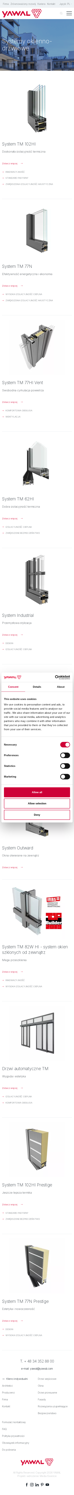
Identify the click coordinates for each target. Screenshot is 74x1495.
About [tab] (61, 686)
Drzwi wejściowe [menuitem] (47, 1378)
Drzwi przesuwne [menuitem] (47, 1392)
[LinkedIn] (37, 1484)
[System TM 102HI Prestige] (37, 1149)
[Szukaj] (61, 13)
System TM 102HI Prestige (27, 1184)
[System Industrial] (37, 579)
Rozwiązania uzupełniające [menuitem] (53, 1406)
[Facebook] (26, 1484)
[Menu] (69, 13)
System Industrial (18, 615)
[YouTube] (47, 1484)
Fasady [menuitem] (42, 1399)
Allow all (37, 792)
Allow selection (37, 803)
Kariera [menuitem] (41, 3)
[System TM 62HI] (37, 463)
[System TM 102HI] (37, 108)
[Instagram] (32, 1484)
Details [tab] (37, 686)
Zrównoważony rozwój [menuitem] (23, 3)
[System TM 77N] (37, 230)
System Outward (17, 847)
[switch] (65, 755)
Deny (37, 814)
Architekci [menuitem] (7, 1385)
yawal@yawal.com (41, 1368)
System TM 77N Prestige (25, 1301)
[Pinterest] (42, 1484)
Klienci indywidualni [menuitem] (17, 1378)
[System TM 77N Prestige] (37, 1265)
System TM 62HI (18, 498)
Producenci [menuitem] (8, 1392)
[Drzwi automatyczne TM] (37, 1033)
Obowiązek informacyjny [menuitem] (15, 1442)
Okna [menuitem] (41, 1385)
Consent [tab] (13, 686)
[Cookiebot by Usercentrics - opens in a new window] (55, 677)
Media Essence (48, 1476)
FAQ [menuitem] (4, 1429)
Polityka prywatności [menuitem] (13, 1435)
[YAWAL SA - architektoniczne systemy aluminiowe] (22, 13)
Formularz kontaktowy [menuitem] (14, 1422)
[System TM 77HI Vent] (37, 347)
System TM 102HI (19, 144)
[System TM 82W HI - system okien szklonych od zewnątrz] (37, 911)
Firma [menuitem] (6, 3)
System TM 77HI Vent (22, 382)
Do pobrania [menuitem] (9, 1449)
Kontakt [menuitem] (51, 3)
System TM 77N (17, 266)
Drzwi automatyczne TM (25, 1068)
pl (68, 3)
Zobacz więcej (9, 163)
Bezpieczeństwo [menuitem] (47, 1413)
